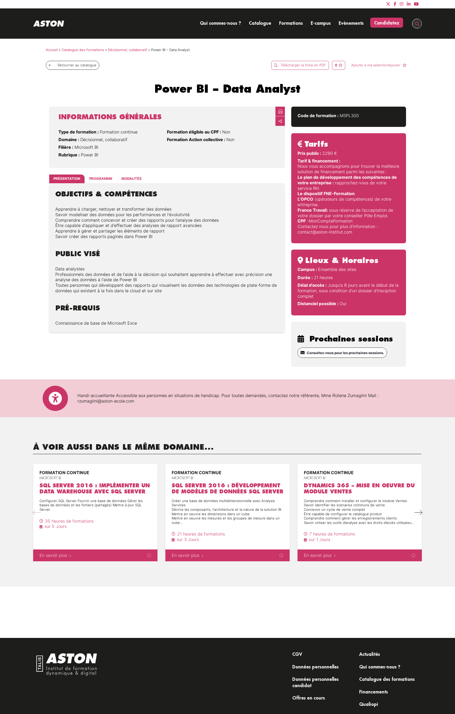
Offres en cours (308, 698)
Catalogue (260, 23)
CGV (297, 654)
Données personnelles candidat (315, 682)
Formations (291, 23)
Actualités (369, 654)
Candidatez (386, 22)
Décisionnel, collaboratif (127, 50)
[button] (418, 512)
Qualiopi (368, 704)
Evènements (351, 23)
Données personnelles (315, 666)
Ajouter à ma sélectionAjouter (376, 65)
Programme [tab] (100, 179)
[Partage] (280, 121)
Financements (373, 691)
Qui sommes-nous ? (220, 23)
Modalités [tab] (131, 179)
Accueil (52, 50)
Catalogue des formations (83, 50)
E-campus (321, 23)
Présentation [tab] (66, 179)
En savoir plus (53, 555)
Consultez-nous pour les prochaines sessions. (345, 353)
